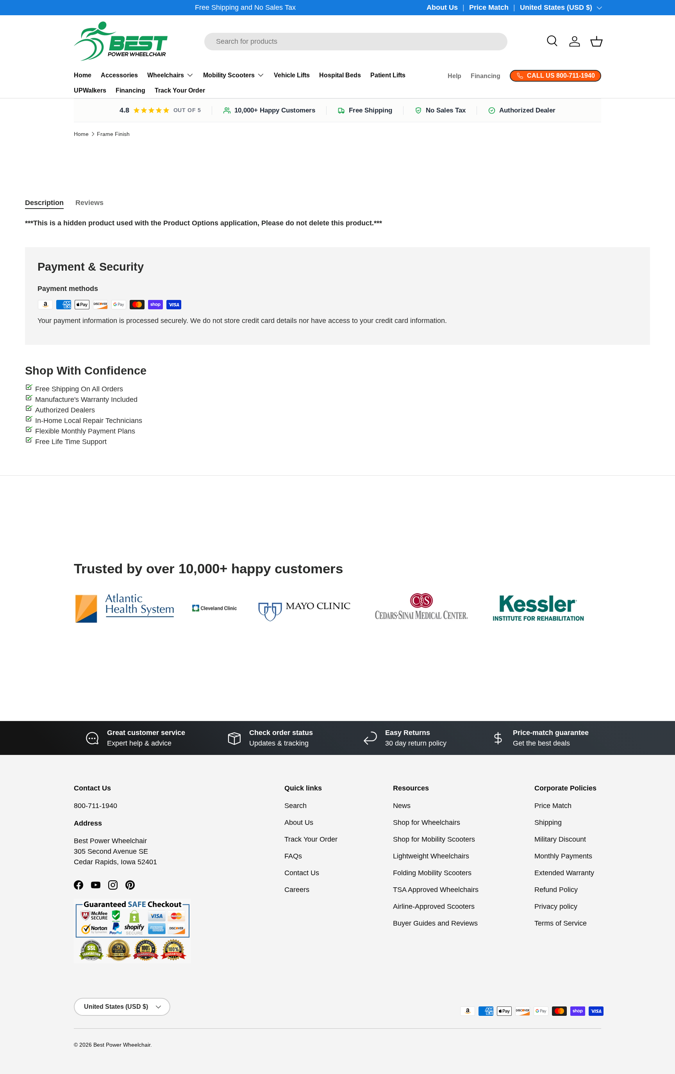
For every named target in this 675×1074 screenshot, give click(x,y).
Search (295, 806)
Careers (296, 890)
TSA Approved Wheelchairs (436, 890)
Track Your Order (180, 90)
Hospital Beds (340, 75)
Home (82, 75)
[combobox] (355, 41)
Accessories (119, 75)
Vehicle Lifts (292, 75)
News (402, 806)
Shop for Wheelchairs (426, 822)
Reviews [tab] (89, 203)
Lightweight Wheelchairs (431, 856)
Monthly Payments (563, 856)
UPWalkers (90, 90)
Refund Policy (556, 890)
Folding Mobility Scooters (432, 873)
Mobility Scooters (229, 75)
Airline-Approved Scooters (434, 906)
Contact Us (301, 873)
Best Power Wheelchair (121, 1045)
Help (454, 76)
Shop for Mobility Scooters (434, 839)
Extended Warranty (564, 873)
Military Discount (560, 839)
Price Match (489, 7)
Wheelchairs (165, 75)
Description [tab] (44, 203)
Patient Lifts (387, 75)
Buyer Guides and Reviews (435, 923)
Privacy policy (555, 906)
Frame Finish (113, 134)
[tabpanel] (337, 223)
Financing (130, 90)
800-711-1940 (95, 806)
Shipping (548, 822)
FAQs (293, 856)
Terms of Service (560, 923)
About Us (442, 7)
